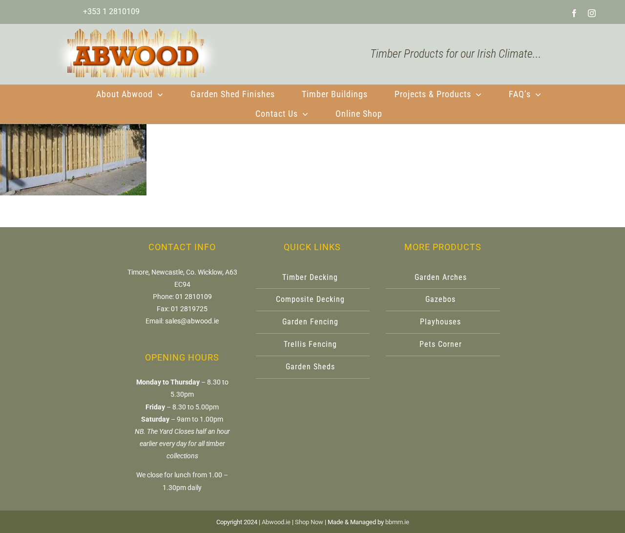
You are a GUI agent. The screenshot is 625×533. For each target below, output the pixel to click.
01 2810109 (193, 296)
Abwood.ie (276, 522)
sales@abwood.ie (192, 321)
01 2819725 (189, 309)
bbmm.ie (397, 522)
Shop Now (309, 522)
